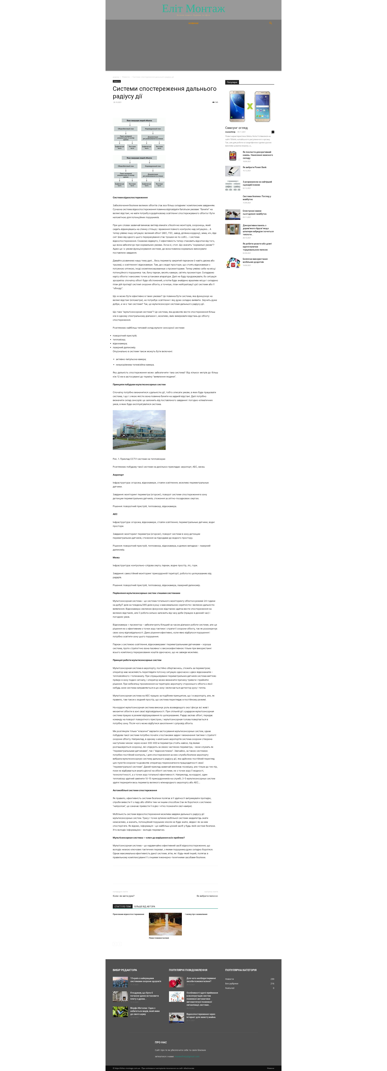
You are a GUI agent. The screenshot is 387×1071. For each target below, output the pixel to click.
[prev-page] (115, 944)
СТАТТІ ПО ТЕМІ (123, 906)
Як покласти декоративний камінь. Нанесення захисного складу (258, 155)
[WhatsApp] (137, 109)
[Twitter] (123, 109)
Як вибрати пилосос (207, 896)
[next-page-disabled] (119, 944)
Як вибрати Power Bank (254, 167)
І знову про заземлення (196, 914)
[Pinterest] (130, 109)
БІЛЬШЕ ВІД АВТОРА (144, 906)
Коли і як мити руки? (124, 896)
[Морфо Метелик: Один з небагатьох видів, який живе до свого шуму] (120, 1012)
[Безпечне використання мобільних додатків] (232, 262)
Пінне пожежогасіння (159, 938)
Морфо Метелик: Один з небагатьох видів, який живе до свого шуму (145, 1011)
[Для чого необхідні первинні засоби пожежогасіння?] (176, 982)
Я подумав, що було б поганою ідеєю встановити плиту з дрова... (144, 996)
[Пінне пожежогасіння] (165, 924)
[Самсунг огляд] (249, 106)
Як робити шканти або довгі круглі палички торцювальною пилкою (257, 246)
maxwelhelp (230, 132)
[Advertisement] (193, 49)
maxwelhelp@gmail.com (187, 1056)
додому (116, 77)
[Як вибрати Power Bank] (232, 171)
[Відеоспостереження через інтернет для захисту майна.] (176, 1018)
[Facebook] (116, 109)
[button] (270, 23)
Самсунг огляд (236, 128)
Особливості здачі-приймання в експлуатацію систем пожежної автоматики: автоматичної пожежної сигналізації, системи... (202, 999)
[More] (144, 109)
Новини (193, 23)
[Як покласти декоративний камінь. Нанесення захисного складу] (232, 156)
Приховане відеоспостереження (128, 914)
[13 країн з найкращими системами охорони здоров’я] (120, 982)
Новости (126, 77)
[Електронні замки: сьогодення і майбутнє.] (232, 214)
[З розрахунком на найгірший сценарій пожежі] (232, 185)
